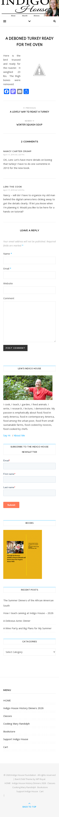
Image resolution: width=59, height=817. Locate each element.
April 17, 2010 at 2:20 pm (13, 154)
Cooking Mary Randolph (16, 723)
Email (7, 268)
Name (7, 253)
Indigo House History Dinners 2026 (23, 708)
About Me (19, 435)
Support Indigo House (15, 739)
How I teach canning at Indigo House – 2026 (28, 613)
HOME (7, 700)
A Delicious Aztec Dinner (16, 620)
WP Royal (40, 779)
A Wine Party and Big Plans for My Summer (27, 628)
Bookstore (9, 731)
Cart (5, 747)
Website (8, 283)
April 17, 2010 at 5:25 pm (13, 190)
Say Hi (7, 435)
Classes (7, 716)
